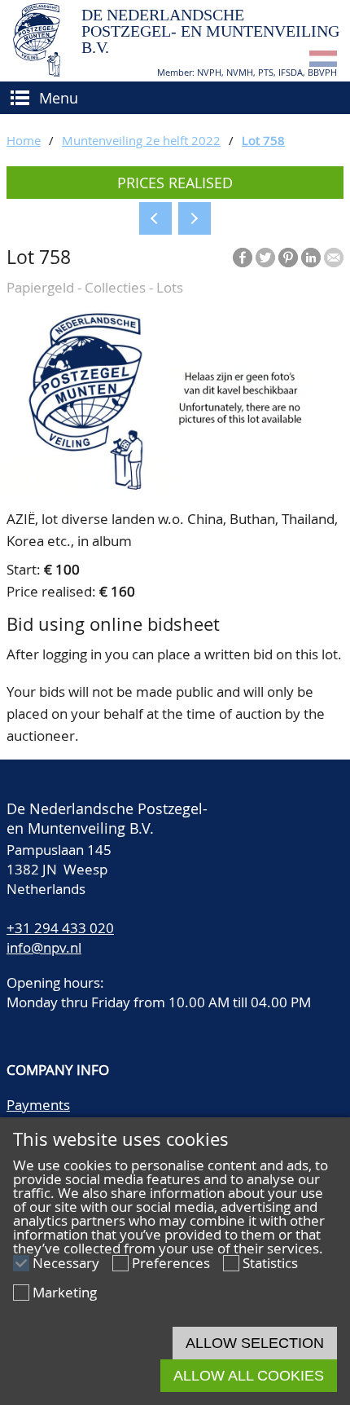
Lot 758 (263, 140)
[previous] (155, 218)
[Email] (333, 257)
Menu (58, 98)
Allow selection (255, 1343)
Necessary (66, 1262)
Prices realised (175, 182)
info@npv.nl (44, 947)
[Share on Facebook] (242, 257)
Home (24, 140)
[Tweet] (265, 257)
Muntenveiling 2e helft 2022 (141, 140)
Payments (38, 1104)
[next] (194, 218)
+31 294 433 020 (60, 927)
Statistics (270, 1262)
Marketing (65, 1292)
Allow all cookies (248, 1376)
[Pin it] (288, 257)
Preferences (171, 1262)
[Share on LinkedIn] (311, 257)
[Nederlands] (323, 61)
